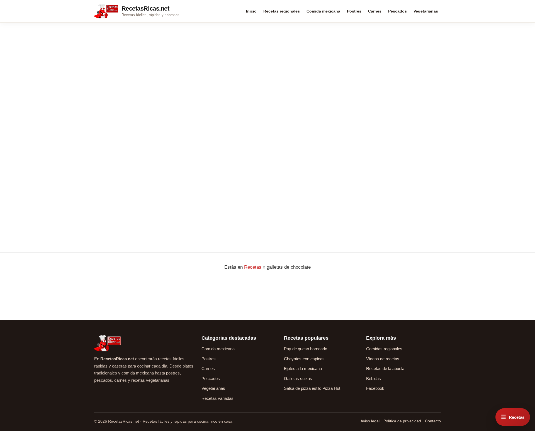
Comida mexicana (323, 11)
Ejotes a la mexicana (303, 368)
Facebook (375, 388)
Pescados (397, 11)
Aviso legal (370, 421)
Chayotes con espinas (304, 358)
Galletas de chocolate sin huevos (267, 135)
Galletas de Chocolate (129, 144)
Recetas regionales (281, 11)
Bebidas (373, 378)
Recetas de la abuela (385, 368)
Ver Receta (109, 214)
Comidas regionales (384, 348)
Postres (354, 11)
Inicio (251, 11)
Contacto (433, 421)
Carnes (374, 11)
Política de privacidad (402, 421)
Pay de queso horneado (305, 348)
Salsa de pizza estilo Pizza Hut (312, 388)
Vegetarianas (426, 11)
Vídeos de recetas (382, 358)
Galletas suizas (298, 378)
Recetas (252, 267)
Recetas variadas (217, 398)
